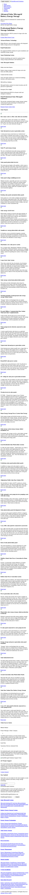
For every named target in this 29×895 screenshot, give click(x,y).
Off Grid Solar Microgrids (16, 803)
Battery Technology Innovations (8, 882)
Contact (6, 9)
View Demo (9, 23)
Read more (3, 126)
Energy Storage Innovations (7, 823)
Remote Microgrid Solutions (16, 804)
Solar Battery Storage (6, 833)
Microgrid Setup (5, 872)
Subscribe (3, 785)
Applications (7, 8)
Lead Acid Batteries (16, 813)
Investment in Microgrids (10, 864)
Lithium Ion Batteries (6, 813)
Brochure (6, 11)
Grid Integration (11, 855)
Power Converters (18, 845)
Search (17, 797)
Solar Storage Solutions (13, 836)
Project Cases (11, 37)
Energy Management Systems (8, 852)
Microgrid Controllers (13, 806)
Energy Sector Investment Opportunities (14, 865)
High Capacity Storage (9, 827)
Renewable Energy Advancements (13, 884)
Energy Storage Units (18, 816)
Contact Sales (11, 106)
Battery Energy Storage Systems (9, 810)
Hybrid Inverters (14, 843)
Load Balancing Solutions (13, 853)
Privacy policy (8, 893)
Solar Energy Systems (16, 833)
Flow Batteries (18, 814)
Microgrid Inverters (5, 843)
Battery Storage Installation (15, 872)
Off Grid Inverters (9, 845)
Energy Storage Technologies (8, 820)
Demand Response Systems (11, 856)
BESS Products (7, 6)
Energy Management (6, 849)
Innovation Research (6, 879)
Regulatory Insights (13, 866)
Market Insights (5, 859)
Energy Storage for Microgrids (14, 835)
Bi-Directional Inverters (10, 846)
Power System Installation (13, 875)
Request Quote (4, 106)
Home (5, 4)
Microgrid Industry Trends (7, 862)
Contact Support (5, 772)
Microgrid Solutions (5, 803)
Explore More (4, 37)
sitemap (2, 893)
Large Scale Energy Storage (12, 826)
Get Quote (3, 23)
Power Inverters (5, 840)
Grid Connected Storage (14, 824)
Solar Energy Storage (6, 830)
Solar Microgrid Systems (7, 800)
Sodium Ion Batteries (10, 814)
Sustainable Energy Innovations (13, 887)
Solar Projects (7, 5)
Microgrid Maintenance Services (15, 874)
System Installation (6, 869)
